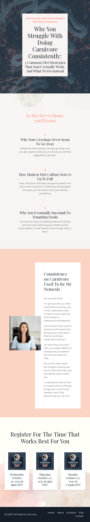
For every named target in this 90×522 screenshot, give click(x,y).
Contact (79, 516)
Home (51, 512)
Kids (81, 512)
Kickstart (71, 512)
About (60, 512)
